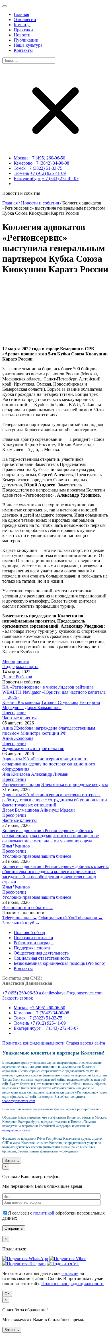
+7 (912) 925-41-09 (48, 173)
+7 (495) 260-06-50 (47, 157)
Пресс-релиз (14, 712)
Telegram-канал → (19, 917)
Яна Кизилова (16, 774)
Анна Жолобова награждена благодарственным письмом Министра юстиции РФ (48, 731)
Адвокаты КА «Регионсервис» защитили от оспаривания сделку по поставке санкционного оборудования (48, 763)
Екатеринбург (27, 178)
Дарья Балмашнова (43, 707)
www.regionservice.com (18, 1101)
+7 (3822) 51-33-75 (44, 168)
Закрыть (12, 1160)
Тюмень (21, 173)
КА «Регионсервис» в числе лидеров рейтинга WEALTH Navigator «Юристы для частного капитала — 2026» (54, 692)
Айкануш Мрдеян (57, 810)
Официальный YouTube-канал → (70, 917)
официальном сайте (16, 1130)
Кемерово (23, 163)
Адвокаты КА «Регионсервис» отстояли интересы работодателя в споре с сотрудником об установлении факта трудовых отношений (54, 799)
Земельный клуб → (21, 922)
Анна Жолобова (17, 738)
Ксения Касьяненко (21, 702)
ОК (7, 1294)
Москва (21, 157)
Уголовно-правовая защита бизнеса (36, 856)
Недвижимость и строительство (33, 748)
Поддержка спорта (20, 666)
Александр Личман (50, 774)
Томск (20, 168)
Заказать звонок (17, 998)
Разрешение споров (21, 784)
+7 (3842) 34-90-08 (51, 163)
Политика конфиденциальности (33, 1043)
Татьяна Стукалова (59, 702)
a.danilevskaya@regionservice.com (70, 992)
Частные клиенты (19, 717)
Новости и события (40, 202)
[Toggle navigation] (4, 6)
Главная (10, 202)
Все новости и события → (27, 907)
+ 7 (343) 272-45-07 (60, 178)
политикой (43, 1213)
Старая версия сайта (85, 1043)
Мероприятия (15, 661)
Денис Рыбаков (17, 676)
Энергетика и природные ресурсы (74, 784)
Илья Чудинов (16, 845)
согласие (69, 1273)
